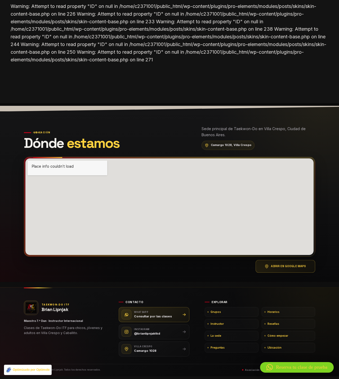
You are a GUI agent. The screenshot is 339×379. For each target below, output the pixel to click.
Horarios (273, 311)
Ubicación (274, 347)
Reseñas (273, 323)
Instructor (217, 323)
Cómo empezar (277, 335)
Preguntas (218, 347)
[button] (297, 367)
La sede (216, 335)
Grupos (216, 311)
